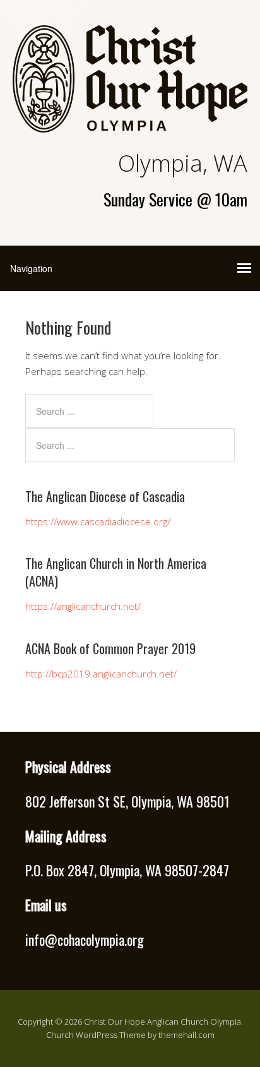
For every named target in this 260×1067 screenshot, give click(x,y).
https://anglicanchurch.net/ (83, 606)
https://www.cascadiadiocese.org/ (97, 521)
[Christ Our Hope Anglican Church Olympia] (130, 121)
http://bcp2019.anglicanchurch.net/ (101, 673)
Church (60, 1034)
